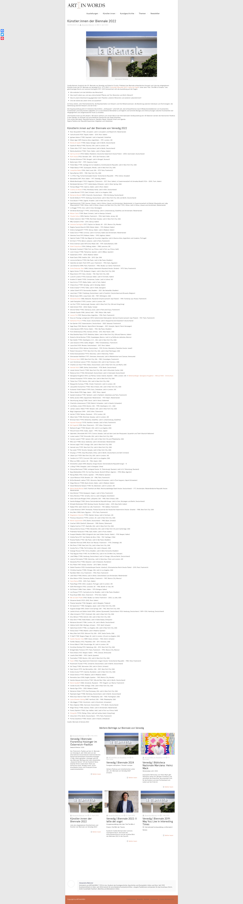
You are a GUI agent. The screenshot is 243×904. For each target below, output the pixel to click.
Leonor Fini (73, 315)
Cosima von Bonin (76, 189)
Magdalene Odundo (76, 515)
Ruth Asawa (74, 156)
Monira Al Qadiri (75, 143)
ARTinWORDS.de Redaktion (117, 757)
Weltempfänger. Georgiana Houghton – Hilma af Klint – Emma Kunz (150, 376)
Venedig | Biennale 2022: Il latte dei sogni (124, 87)
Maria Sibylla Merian (76, 488)
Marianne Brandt (75, 195)
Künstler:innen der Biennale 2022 (81, 820)
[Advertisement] (121, 863)
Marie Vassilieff (75, 683)
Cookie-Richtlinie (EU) (166, 899)
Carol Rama (74, 581)
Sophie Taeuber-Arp (77, 639)
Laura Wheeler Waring (77, 699)
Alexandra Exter (75, 299)
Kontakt (146, 899)
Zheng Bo (73, 713)
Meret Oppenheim (76, 520)
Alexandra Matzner (88, 25)
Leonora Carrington (76, 224)
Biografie (140, 899)
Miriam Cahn (74, 213)
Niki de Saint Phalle (76, 597)
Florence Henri (75, 359)
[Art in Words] (86, 5)
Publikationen (131, 899)
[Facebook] (2, 31)
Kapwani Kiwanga (75, 422)
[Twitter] (2, 34)
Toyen (72, 661)
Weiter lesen (96, 774)
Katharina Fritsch (75, 321)
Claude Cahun (75, 216)
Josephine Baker (75, 170)
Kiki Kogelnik (74, 425)
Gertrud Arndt (75, 154)
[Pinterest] (2, 38)
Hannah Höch (74, 367)
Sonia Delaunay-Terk (77, 268)
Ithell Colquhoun (75, 246)
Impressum (154, 899)
